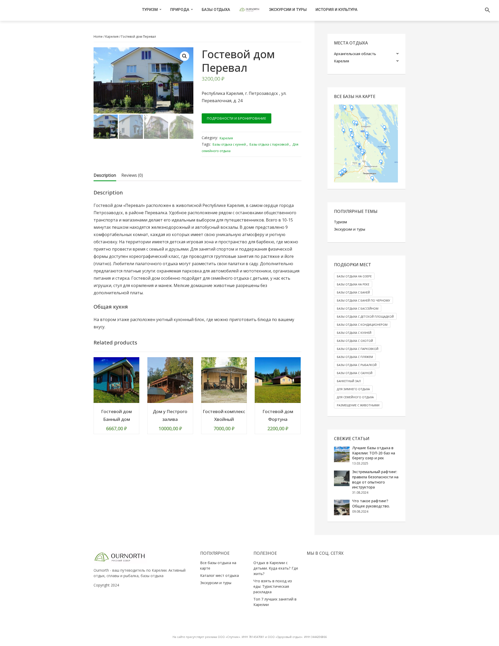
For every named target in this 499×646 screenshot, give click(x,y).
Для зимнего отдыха (353, 389)
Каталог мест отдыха (219, 575)
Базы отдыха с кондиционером (362, 325)
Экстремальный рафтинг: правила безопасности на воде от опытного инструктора (375, 479)
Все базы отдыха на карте (218, 565)
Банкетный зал (349, 381)
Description (105, 175)
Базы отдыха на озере (354, 276)
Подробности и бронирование (236, 118)
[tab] (105, 175)
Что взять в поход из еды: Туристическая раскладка (272, 586)
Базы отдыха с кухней (229, 144)
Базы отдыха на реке (353, 284)
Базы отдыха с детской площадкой (365, 316)
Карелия (112, 36)
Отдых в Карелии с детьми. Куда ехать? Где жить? (275, 568)
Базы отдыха (216, 9)
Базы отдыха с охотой (355, 341)
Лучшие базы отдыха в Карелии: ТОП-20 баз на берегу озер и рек (373, 452)
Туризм (150, 9)
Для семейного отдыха (355, 397)
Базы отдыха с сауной (354, 373)
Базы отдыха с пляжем (355, 357)
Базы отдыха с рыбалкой (357, 365)
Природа (179, 9)
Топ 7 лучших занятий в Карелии (275, 602)
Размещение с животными (358, 405)
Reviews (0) (132, 175)
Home (98, 36)
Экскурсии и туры (288, 9)
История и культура (336, 9)
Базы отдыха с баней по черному (363, 300)
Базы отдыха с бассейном (357, 308)
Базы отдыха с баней (353, 292)
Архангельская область (355, 53)
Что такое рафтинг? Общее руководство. (371, 503)
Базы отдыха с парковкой (269, 144)
